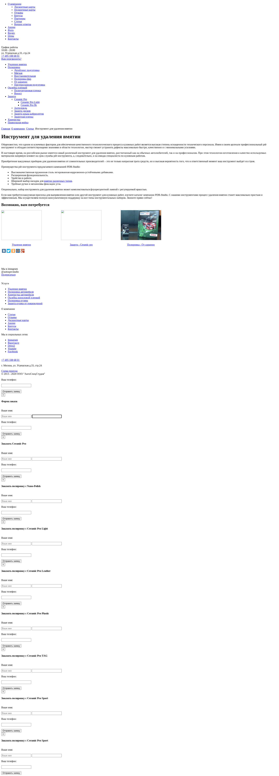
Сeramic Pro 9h (29, 105)
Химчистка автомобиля (21, 294)
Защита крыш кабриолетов (29, 113)
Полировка (14, 67)
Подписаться (8, 274)
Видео (11, 33)
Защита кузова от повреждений (25, 303)
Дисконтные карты (24, 6)
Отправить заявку (11, 391)
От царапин (20, 81)
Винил (18, 93)
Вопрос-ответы (22, 24)
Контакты (13, 38)
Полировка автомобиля (21, 291)
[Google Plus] (23, 251)
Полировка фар (22, 79)
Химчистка (14, 119)
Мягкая (18, 73)
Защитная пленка (23, 116)
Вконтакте (13, 342)
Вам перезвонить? (11, 59)
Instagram (13, 340)
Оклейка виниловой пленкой (24, 297)
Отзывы (18, 12)
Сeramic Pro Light (30, 102)
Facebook (13, 351)
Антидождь (20, 108)
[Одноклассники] (13, 251)
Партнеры (19, 18)
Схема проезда (9, 371)
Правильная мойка (18, 122)
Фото (11, 30)
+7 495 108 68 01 (10, 56)
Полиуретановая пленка (27, 90)
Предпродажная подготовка (29, 84)
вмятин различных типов (58, 181)
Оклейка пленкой (17, 87)
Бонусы (18, 15)
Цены (11, 36)
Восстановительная (25, 76)
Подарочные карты (24, 9)
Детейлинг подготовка (26, 70)
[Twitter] (8, 251)
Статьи (18, 21)
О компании (14, 4)
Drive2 (11, 345)
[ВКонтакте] (4, 251)
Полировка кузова (18, 300)
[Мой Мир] (18, 251)
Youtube (12, 348)
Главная (5, 128)
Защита (12, 96)
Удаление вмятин (17, 64)
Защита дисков (22, 111)
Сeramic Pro (20, 99)
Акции (11, 27)
